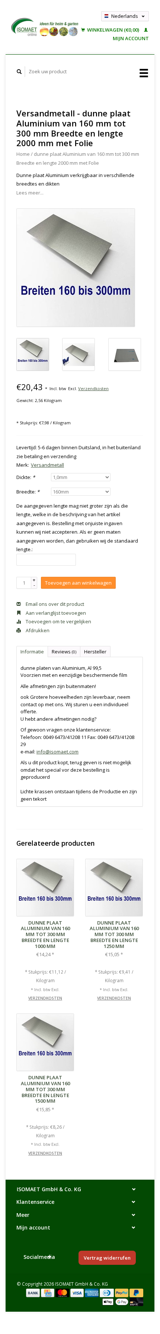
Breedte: (27, 491)
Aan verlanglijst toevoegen (55, 613)
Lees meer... (30, 192)
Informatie (32, 651)
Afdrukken (37, 630)
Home (23, 154)
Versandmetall (47, 465)
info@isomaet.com (57, 751)
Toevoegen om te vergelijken (58, 621)
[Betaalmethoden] (33, 1292)
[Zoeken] (19, 71)
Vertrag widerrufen (107, 1257)
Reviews (64, 651)
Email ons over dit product (54, 604)
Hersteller (95, 651)
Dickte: (25, 477)
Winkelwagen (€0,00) (113, 29)
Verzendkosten (93, 388)
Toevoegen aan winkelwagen (78, 582)
